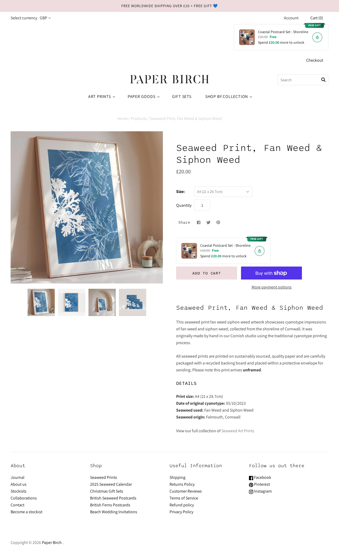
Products (139, 118)
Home (122, 118)
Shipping (177, 477)
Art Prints (99, 96)
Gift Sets (181, 96)
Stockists (18, 491)
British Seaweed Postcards (113, 498)
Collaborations (24, 498)
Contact (17, 505)
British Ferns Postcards (110, 505)
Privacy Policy (181, 512)
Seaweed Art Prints (237, 431)
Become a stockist (26, 512)
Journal (17, 477)
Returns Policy (182, 484)
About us (18, 484)
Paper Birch (52, 542)
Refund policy (182, 505)
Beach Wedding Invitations (113, 512)
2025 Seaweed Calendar (111, 484)
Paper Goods (141, 96)
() (316, 18)
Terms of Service (184, 498)
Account (291, 18)
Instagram (262, 491)
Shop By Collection (226, 96)
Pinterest (261, 484)
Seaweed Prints (103, 477)
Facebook (262, 477)
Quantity (183, 205)
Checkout (314, 60)
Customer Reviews (186, 491)
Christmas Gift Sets (106, 491)
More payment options (272, 287)
